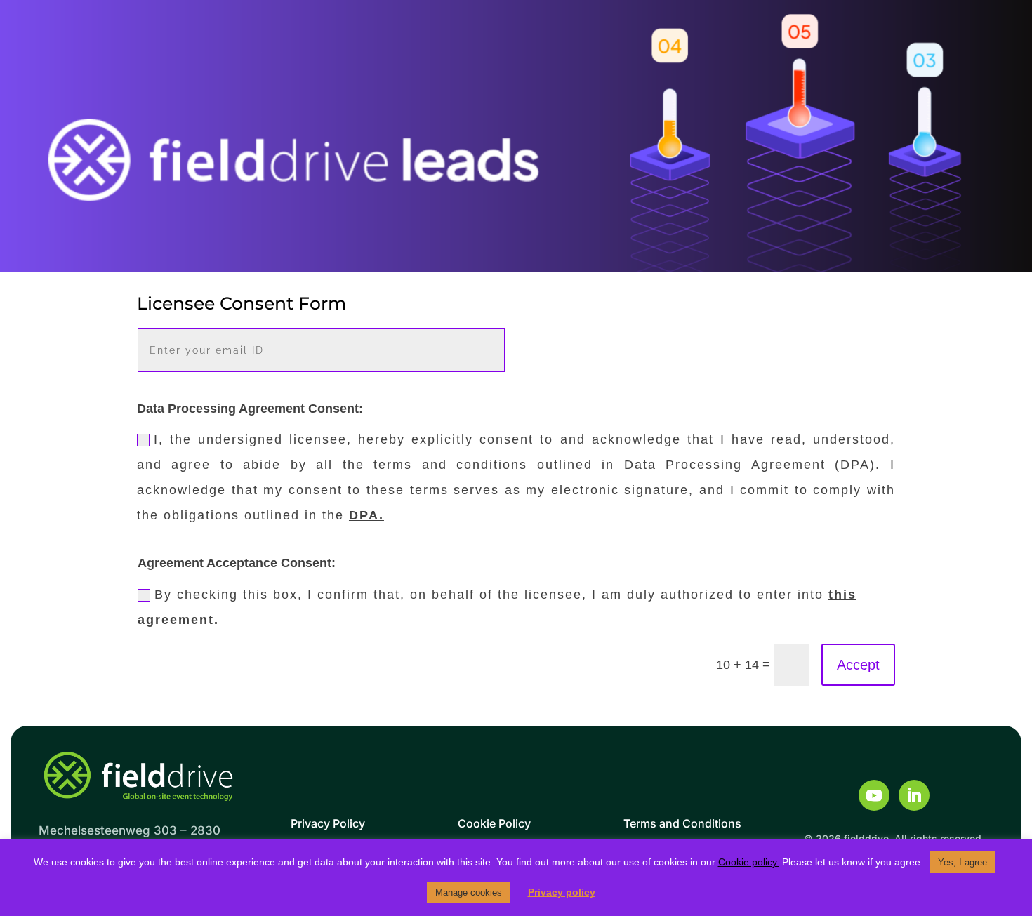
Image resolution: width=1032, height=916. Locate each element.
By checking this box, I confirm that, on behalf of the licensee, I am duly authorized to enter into (497, 607)
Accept (858, 664)
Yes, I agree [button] (962, 862)
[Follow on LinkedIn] (914, 795)
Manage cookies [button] (468, 892)
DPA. (366, 515)
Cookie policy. (748, 862)
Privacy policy (561, 892)
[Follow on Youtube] (874, 795)
